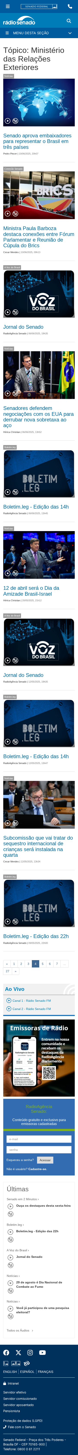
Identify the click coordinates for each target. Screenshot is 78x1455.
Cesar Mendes (11, 252)
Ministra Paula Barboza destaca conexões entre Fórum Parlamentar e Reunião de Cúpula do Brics (38, 236)
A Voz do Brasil (12, 267)
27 (7, 971)
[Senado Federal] (39, 6)
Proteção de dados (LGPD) (22, 1420)
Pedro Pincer (10, 153)
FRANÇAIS (45, 1372)
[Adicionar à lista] (15, 121)
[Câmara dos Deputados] (6, 1363)
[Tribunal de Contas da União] (26, 1363)
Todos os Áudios (18, 1330)
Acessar (45, 1160)
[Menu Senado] (7, 6)
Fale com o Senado (21, 1427)
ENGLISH (10, 1372)
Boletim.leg (10, 447)
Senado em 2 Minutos (22, 1199)
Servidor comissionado (20, 1398)
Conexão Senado (13, 168)
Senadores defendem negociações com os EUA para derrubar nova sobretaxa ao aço (38, 416)
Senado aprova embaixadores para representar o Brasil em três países (37, 141)
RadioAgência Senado (14, 333)
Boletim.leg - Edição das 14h (36, 507)
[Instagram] (30, 1352)
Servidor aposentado (18, 1405)
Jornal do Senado (23, 327)
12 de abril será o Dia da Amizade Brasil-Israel (31, 591)
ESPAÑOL (27, 1372)
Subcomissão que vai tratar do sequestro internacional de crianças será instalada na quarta (38, 846)
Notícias (8, 76)
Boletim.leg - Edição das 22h (36, 936)
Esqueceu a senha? (20, 1160)
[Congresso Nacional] (16, 1363)
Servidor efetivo (14, 1392)
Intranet (13, 1383)
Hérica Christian (11, 432)
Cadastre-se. (37, 1169)
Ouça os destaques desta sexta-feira (43, 1205)
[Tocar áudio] (8, 121)
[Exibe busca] (69, 21)
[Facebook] (7, 1352)
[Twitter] (18, 1352)
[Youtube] (41, 1352)
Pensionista (11, 1411)
